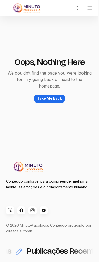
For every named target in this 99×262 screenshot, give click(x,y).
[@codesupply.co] (32, 210)
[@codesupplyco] (10, 210)
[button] (78, 8)
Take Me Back (49, 98)
